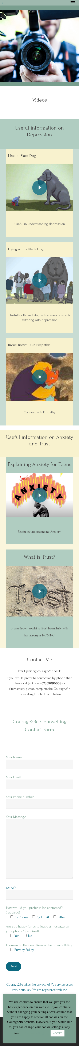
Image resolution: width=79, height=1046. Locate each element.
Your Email (13, 777)
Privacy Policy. (24, 950)
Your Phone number (20, 797)
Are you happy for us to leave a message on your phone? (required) (39, 946)
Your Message (16, 817)
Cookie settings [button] (35, 1033)
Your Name (14, 757)
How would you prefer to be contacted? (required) (39, 937)
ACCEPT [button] (57, 1033)
